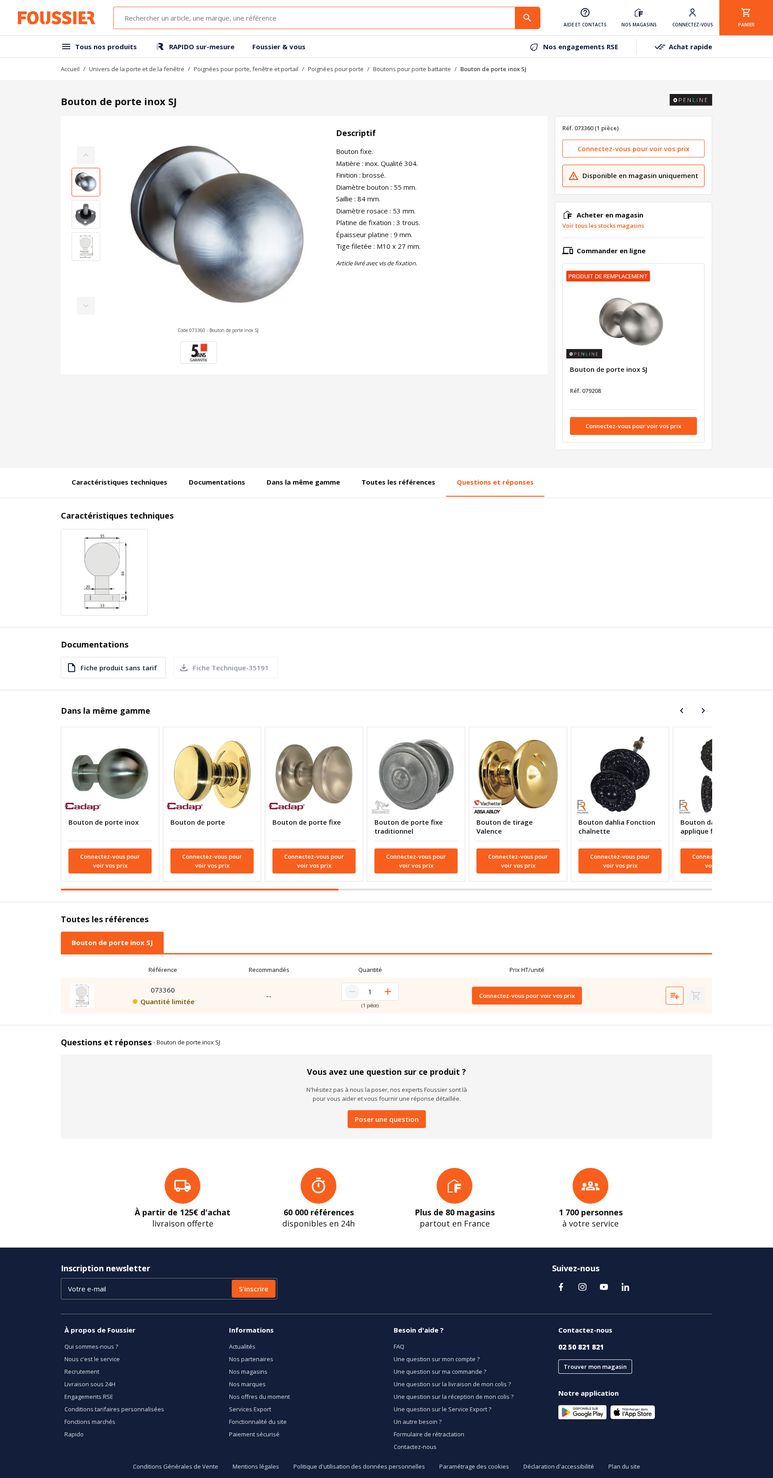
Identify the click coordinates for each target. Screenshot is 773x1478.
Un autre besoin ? (418, 1422)
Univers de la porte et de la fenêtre (136, 69)
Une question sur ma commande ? (440, 1371)
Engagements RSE (88, 1397)
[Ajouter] (388, 991)
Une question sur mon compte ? (437, 1359)
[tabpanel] (386, 988)
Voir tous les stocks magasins (603, 225)
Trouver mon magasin (595, 1367)
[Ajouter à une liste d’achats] (675, 996)
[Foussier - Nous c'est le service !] (56, 18)
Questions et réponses (495, 481)
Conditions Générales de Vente (175, 1466)
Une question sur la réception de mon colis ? (454, 1397)
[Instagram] (582, 1287)
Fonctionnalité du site (258, 1422)
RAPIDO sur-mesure (201, 46)
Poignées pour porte (336, 69)
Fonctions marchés (89, 1422)
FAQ (399, 1346)
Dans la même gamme (303, 481)
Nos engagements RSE (580, 46)
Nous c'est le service (92, 1359)
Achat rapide (690, 46)
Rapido (74, 1434)
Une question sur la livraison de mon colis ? (452, 1384)
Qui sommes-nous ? (91, 1346)
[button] (218, 230)
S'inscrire (253, 1288)
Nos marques (247, 1384)
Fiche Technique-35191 (231, 667)
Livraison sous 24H (89, 1384)
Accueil (70, 69)
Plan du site (624, 1466)
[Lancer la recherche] (527, 18)
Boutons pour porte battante (412, 69)
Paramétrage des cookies (474, 1466)
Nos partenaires (251, 1359)
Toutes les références (398, 481)
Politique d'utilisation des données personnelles (359, 1466)
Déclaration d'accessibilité (558, 1466)
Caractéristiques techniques (119, 481)
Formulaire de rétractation (429, 1434)
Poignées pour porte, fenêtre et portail (246, 69)
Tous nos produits (106, 46)
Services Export (250, 1409)
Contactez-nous (415, 1447)
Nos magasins (248, 1371)
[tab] (112, 942)
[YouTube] (604, 1287)
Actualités (242, 1346)
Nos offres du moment (259, 1397)
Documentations (217, 481)
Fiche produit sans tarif (119, 667)
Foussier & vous (279, 46)
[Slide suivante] (703, 711)
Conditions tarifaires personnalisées (114, 1409)
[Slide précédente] (682, 711)
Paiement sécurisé (254, 1434)
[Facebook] (561, 1287)
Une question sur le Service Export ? (442, 1409)
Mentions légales (256, 1466)
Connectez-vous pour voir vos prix (633, 148)
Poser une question (387, 1119)
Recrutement (81, 1371)
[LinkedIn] (625, 1287)
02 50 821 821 (581, 1346)
